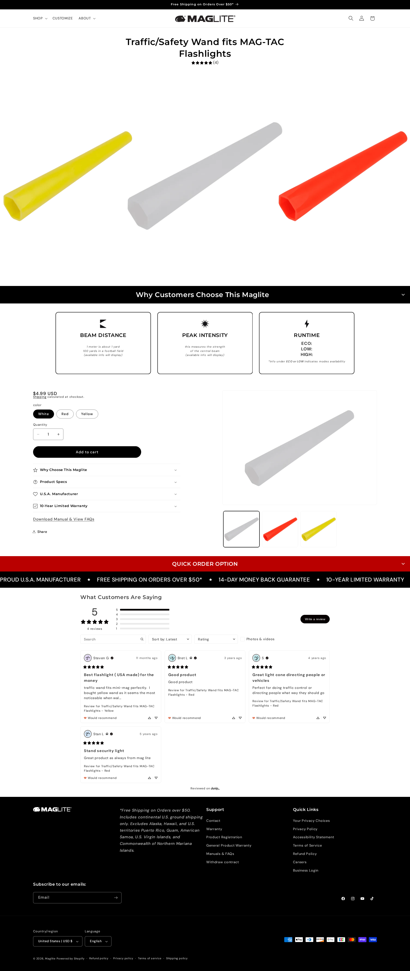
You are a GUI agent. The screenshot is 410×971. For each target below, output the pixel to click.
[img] (112, 657)
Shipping (39, 397)
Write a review (315, 619)
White (43, 414)
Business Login (306, 870)
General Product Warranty (229, 845)
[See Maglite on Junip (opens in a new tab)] (215, 788)
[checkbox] (262, 639)
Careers (300, 862)
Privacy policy (123, 958)
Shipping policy (177, 958)
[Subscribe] (115, 898)
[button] (40, 18)
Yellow (87, 414)
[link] (205, 62)
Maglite (50, 958)
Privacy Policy (305, 829)
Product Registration (224, 837)
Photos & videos (260, 639)
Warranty (214, 829)
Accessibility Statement (313, 837)
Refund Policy (305, 853)
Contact (213, 820)
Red (65, 414)
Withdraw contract (222, 862)
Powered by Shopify (71, 958)
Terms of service (149, 958)
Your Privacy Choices (311, 820)
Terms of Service (307, 845)
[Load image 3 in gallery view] (318, 529)
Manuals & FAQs (220, 853)
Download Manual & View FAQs (63, 519)
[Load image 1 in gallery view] (241, 529)
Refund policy (98, 958)
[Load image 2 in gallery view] (280, 529)
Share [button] (42, 531)
